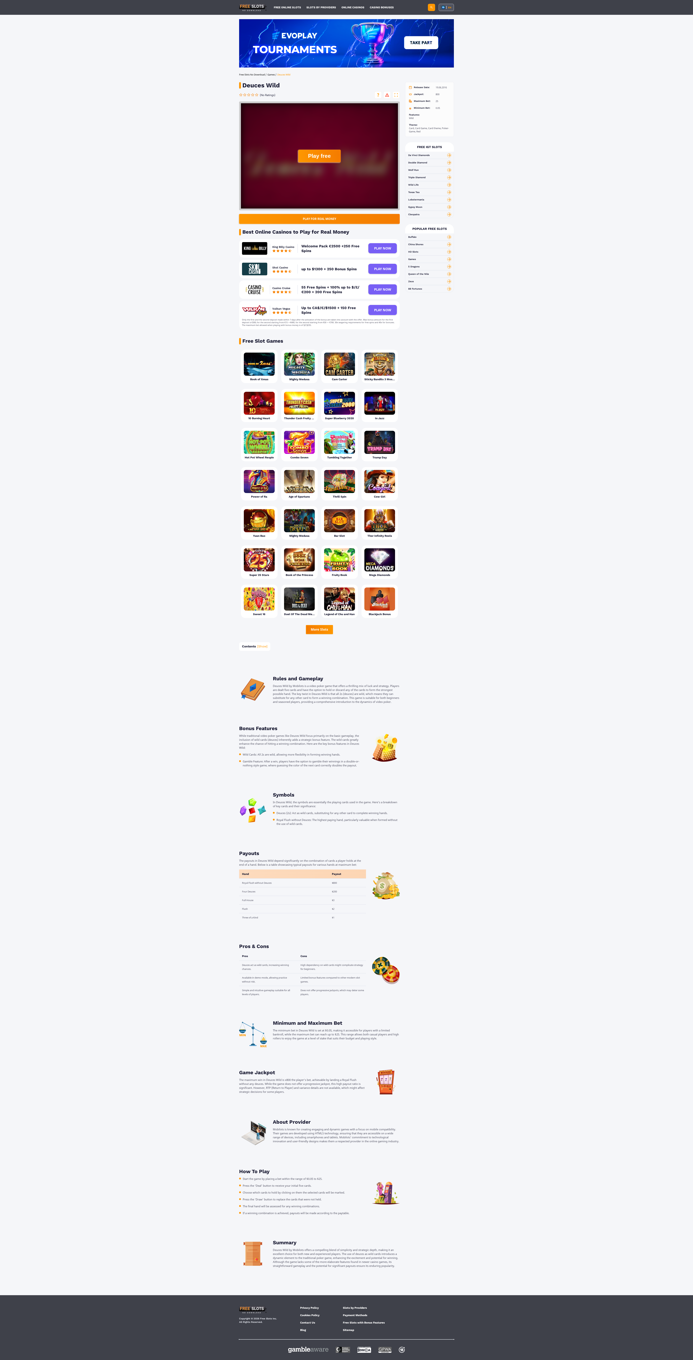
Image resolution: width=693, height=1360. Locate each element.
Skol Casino (280, 267)
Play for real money (319, 219)
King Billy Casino (283, 247)
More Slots (319, 629)
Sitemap (348, 1330)
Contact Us (307, 1322)
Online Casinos (352, 7)
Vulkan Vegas (281, 308)
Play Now (382, 248)
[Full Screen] (396, 95)
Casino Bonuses (382, 7)
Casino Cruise (281, 288)
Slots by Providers (355, 1307)
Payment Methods (355, 1315)
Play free (319, 156)
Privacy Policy (309, 1307)
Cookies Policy (309, 1315)
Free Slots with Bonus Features (364, 1322)
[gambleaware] (308, 1350)
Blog (303, 1330)
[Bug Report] (387, 95)
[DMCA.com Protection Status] (364, 1350)
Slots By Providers (321, 7)
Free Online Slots (287, 7)
